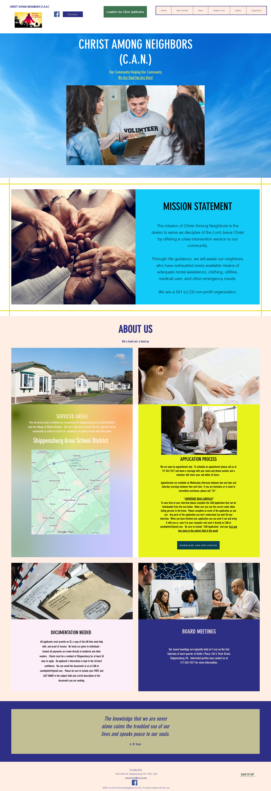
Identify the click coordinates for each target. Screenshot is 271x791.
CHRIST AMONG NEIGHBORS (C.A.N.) (29, 7)
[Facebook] (57, 14)
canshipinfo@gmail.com (171, 526)
